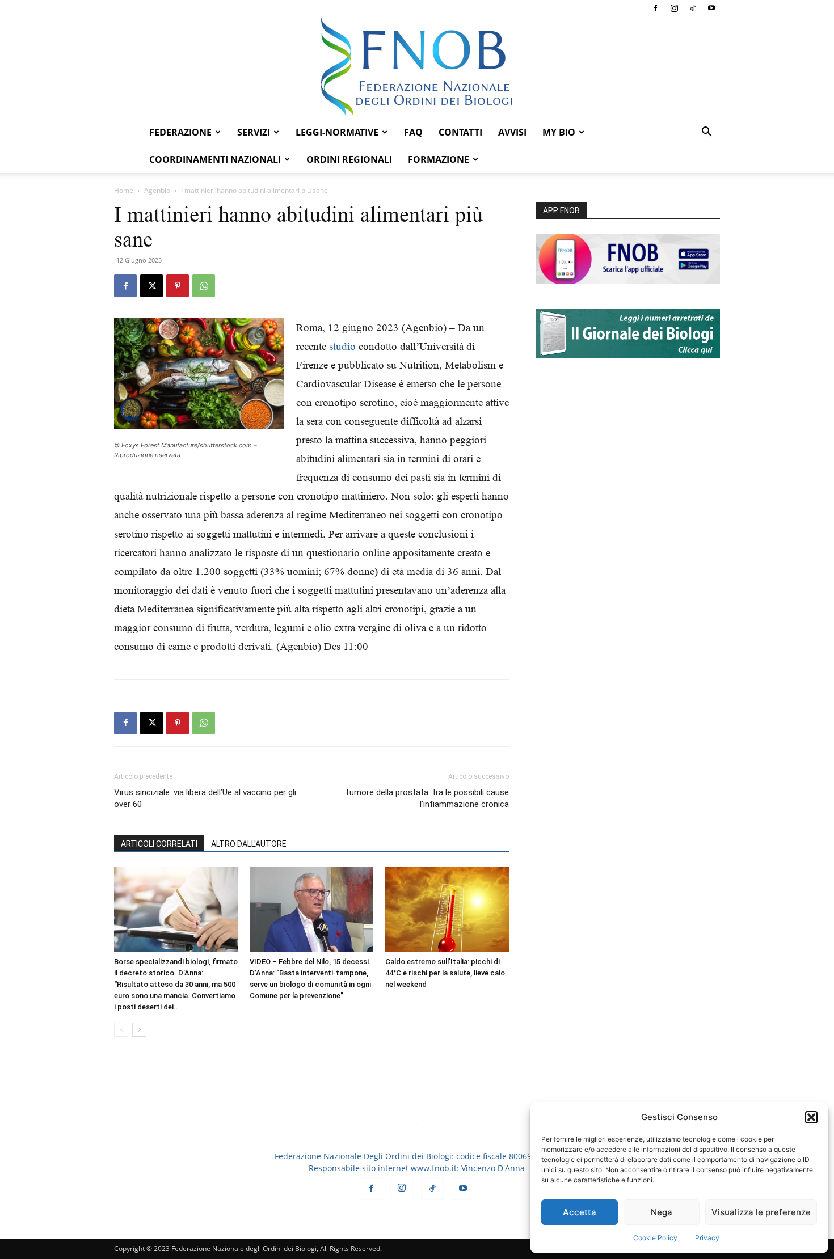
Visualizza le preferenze (761, 1212)
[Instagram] (674, 8)
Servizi (253, 132)
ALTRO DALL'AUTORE (249, 843)
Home (123, 190)
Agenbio (157, 190)
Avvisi (512, 132)
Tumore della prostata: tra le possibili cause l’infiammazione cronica (426, 798)
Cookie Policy (655, 1237)
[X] (151, 285)
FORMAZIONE (438, 159)
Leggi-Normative (337, 132)
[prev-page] (121, 1030)
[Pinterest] (177, 285)
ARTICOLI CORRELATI (159, 843)
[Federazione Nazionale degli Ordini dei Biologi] (417, 67)
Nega (661, 1212)
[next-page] (139, 1030)
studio (342, 346)
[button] (811, 1117)
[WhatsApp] (203, 285)
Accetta (579, 1212)
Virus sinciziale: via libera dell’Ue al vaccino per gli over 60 (205, 798)
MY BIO (558, 132)
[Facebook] (655, 8)
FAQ (413, 132)
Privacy (707, 1237)
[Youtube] (711, 8)
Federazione (180, 132)
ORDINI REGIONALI (349, 159)
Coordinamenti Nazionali (215, 159)
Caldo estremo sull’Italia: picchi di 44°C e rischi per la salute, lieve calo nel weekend (445, 972)
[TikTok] (692, 8)
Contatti (460, 132)
